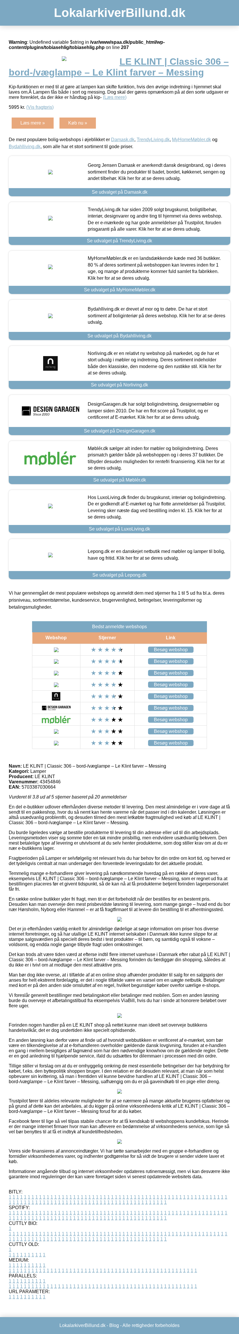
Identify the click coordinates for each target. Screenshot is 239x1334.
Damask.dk (122, 139)
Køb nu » (77, 122)
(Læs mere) (114, 97)
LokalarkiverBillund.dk (119, 13)
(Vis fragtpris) (40, 107)
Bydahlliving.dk (25, 146)
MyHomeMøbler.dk (191, 139)
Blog (114, 1325)
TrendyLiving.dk (153, 139)
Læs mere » (32, 122)
